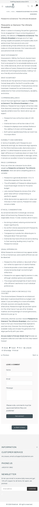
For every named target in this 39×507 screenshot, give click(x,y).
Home (8, 11)
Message (9, 388)
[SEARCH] (28, 6)
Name (8, 370)
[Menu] (2, 6)
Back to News (20, 427)
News (12, 11)
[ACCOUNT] (32, 6)
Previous (5, 355)
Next (35, 355)
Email (8, 379)
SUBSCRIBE (32, 489)
